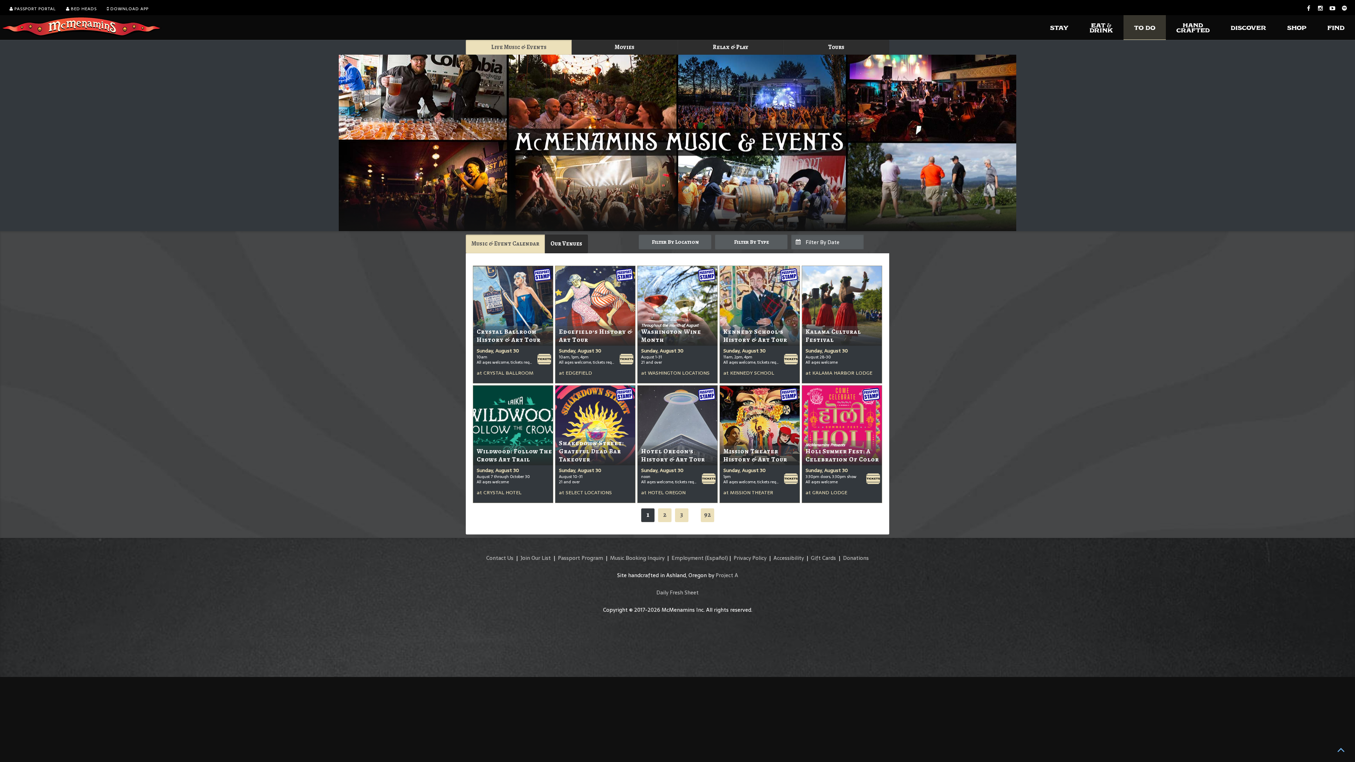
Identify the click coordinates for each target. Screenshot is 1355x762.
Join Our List (535, 558)
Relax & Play (730, 47)
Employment (688, 558)
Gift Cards (823, 558)
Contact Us (499, 558)
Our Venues (566, 244)
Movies (624, 47)
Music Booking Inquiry (637, 558)
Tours (836, 47)
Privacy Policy (750, 558)
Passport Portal (34, 8)
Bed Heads (83, 8)
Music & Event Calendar (505, 244)
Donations (856, 558)
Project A (727, 575)
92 (707, 514)
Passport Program (580, 558)
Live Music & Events (519, 47)
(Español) (716, 558)
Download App (129, 8)
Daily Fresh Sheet (677, 592)
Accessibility (788, 558)
